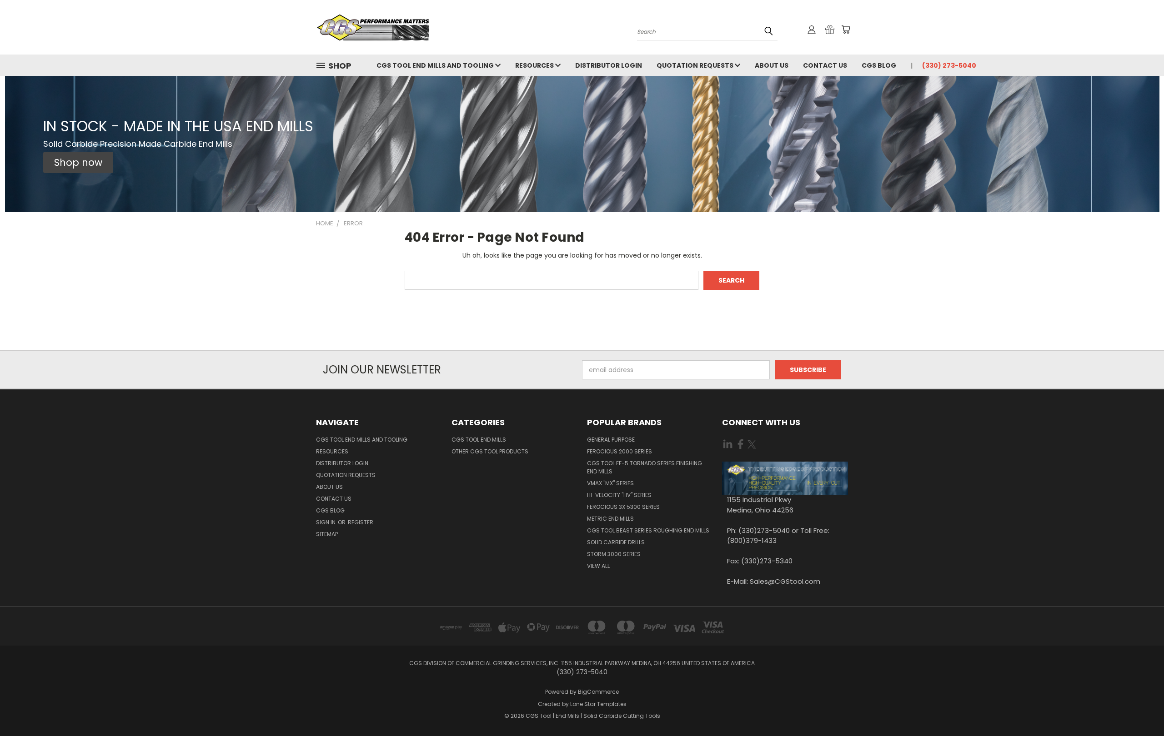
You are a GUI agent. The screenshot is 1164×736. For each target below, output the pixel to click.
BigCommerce (598, 692)
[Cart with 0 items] (845, 29)
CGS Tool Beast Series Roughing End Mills (648, 530)
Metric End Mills (610, 518)
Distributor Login (608, 65)
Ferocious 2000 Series (619, 451)
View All (598, 566)
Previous (1140, 707)
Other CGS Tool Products (490, 451)
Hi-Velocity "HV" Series (619, 495)
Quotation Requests (696, 65)
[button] (78, 163)
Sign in (326, 522)
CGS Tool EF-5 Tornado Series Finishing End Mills (644, 467)
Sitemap (327, 534)
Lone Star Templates (598, 704)
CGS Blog (879, 65)
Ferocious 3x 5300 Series (623, 507)
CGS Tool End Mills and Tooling (435, 65)
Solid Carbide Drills (616, 542)
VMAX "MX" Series (610, 483)
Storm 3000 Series (614, 554)
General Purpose (611, 439)
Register (360, 522)
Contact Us (825, 65)
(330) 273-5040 (949, 65)
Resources (535, 65)
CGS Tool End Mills (479, 439)
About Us (771, 65)
